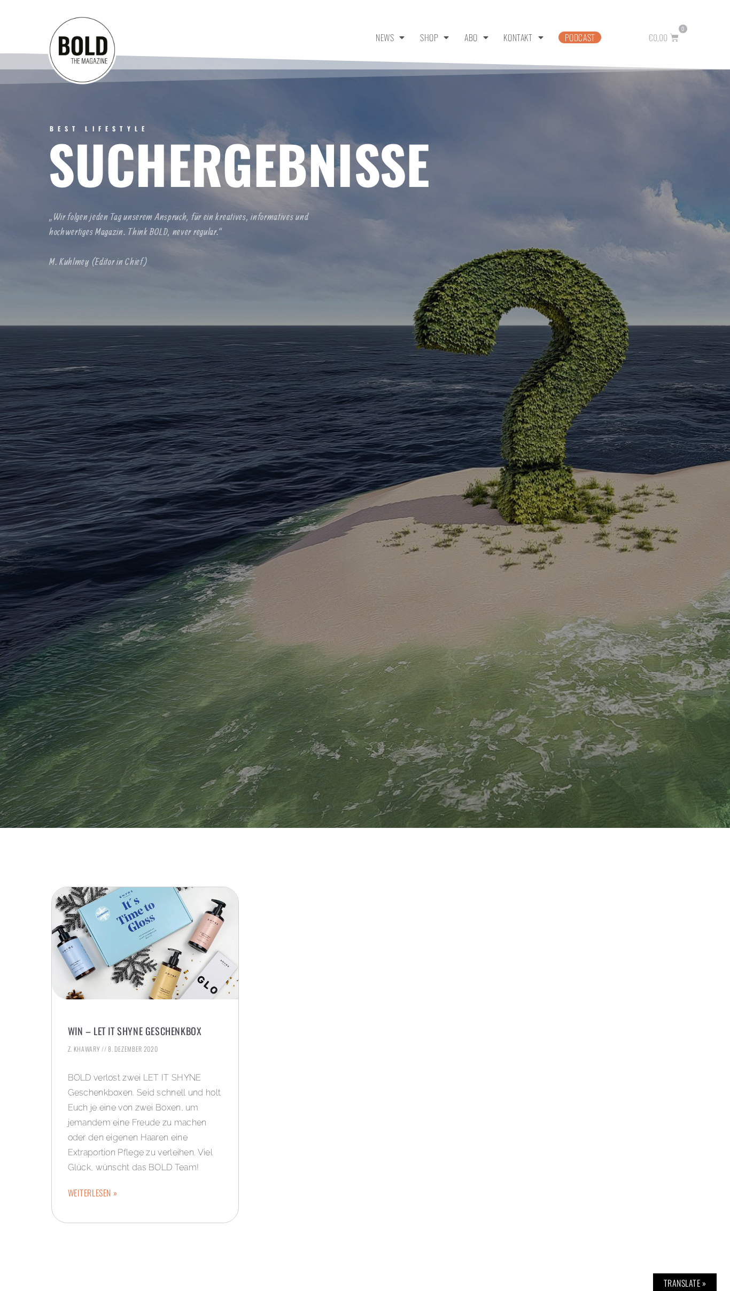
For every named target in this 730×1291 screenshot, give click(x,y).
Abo (471, 37)
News (385, 37)
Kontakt (517, 37)
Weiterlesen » (93, 1192)
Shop (429, 37)
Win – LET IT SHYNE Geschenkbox (135, 1031)
